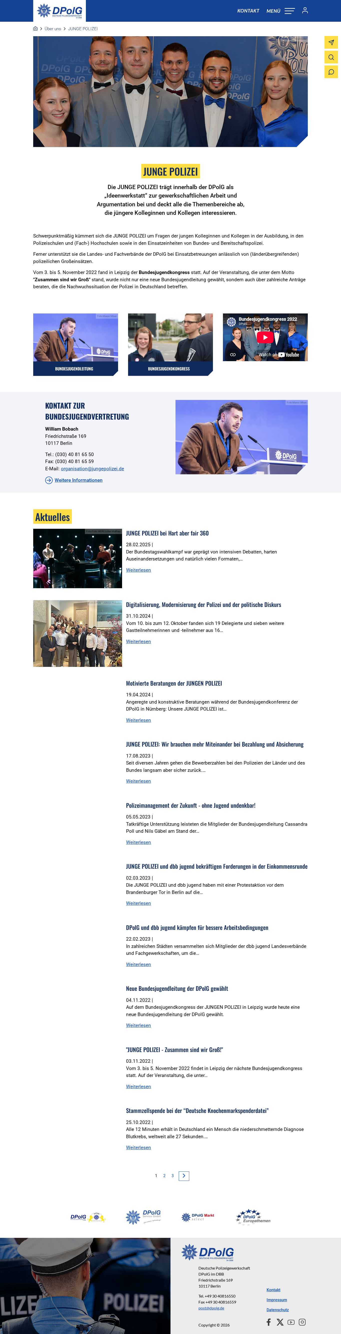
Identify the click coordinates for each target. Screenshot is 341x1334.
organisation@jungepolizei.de (92, 469)
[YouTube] (289, 1321)
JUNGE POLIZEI (83, 28)
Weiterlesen (138, 570)
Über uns (53, 28)
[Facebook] (270, 1321)
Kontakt (248, 10)
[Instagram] (300, 1321)
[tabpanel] (88, 1217)
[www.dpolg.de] (35, 28)
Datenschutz (278, 1310)
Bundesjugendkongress (169, 369)
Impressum (277, 1300)
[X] (278, 1321)
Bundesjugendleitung (74, 369)
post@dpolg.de (211, 1308)
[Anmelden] (303, 10)
